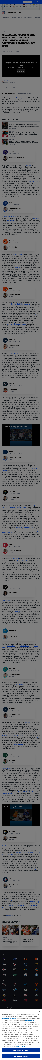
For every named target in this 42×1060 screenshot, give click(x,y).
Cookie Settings (20, 1046)
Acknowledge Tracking (21, 1056)
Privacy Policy (29, 1020)
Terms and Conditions (9, 1018)
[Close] (39, 1011)
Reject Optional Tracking (21, 1050)
